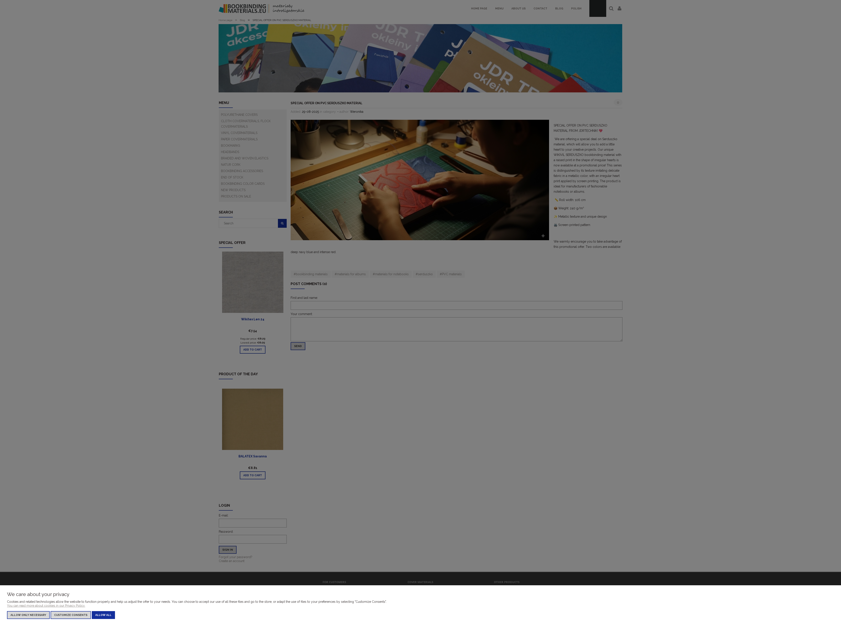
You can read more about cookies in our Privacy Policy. (46, 605)
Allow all (103, 615)
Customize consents (70, 615)
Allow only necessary (28, 615)
